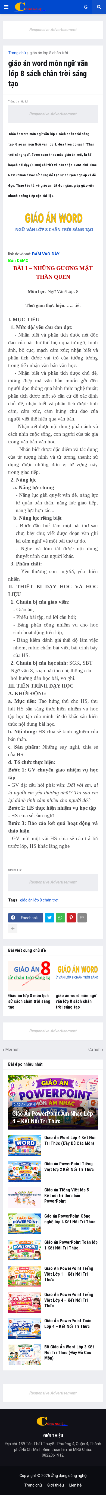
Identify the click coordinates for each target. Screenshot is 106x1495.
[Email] (82, 917)
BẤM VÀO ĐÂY (46, 254)
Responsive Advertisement (53, 29)
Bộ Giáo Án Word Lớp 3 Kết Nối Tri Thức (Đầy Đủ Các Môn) (69, 1352)
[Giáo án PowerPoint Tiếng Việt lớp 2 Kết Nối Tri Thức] (24, 1171)
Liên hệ (75, 1485)
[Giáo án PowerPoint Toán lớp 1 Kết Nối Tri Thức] (24, 1250)
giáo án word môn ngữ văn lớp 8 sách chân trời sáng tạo (76, 1001)
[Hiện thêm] (12, 928)
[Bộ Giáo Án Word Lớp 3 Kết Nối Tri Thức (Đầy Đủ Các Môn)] (24, 1354)
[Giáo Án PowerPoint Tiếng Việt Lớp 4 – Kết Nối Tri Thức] (24, 1302)
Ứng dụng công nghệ (69, 1475)
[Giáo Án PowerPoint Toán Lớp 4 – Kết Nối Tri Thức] (24, 1328)
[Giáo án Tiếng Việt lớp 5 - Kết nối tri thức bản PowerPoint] (24, 1197)
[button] (6, 7)
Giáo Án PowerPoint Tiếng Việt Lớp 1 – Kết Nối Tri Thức (68, 1274)
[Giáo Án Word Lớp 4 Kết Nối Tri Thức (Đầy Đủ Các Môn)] (24, 1145)
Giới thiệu (55, 1485)
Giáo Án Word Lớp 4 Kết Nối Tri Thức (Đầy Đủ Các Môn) (69, 1140)
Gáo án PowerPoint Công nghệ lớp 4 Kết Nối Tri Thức (69, 1218)
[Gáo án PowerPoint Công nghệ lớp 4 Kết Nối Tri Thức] (24, 1223)
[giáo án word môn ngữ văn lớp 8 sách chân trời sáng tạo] (77, 976)
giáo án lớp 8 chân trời (49, 53)
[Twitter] (49, 917)
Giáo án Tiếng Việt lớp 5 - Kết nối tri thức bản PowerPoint (68, 1195)
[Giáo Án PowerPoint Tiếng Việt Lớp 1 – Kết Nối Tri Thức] (24, 1276)
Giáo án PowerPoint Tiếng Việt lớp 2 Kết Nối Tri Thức (69, 1166)
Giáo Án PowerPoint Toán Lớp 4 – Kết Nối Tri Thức (67, 1323)
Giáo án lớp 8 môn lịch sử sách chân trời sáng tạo (29, 1001)
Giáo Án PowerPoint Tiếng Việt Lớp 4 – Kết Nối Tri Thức (68, 1300)
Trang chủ (17, 53)
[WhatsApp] (60, 917)
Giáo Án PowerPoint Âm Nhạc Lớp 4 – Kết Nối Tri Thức (52, 1117)
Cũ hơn (94, 1049)
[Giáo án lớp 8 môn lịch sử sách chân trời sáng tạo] (29, 976)
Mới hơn (12, 1049)
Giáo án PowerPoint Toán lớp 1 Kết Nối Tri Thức (71, 1245)
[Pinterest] (71, 917)
